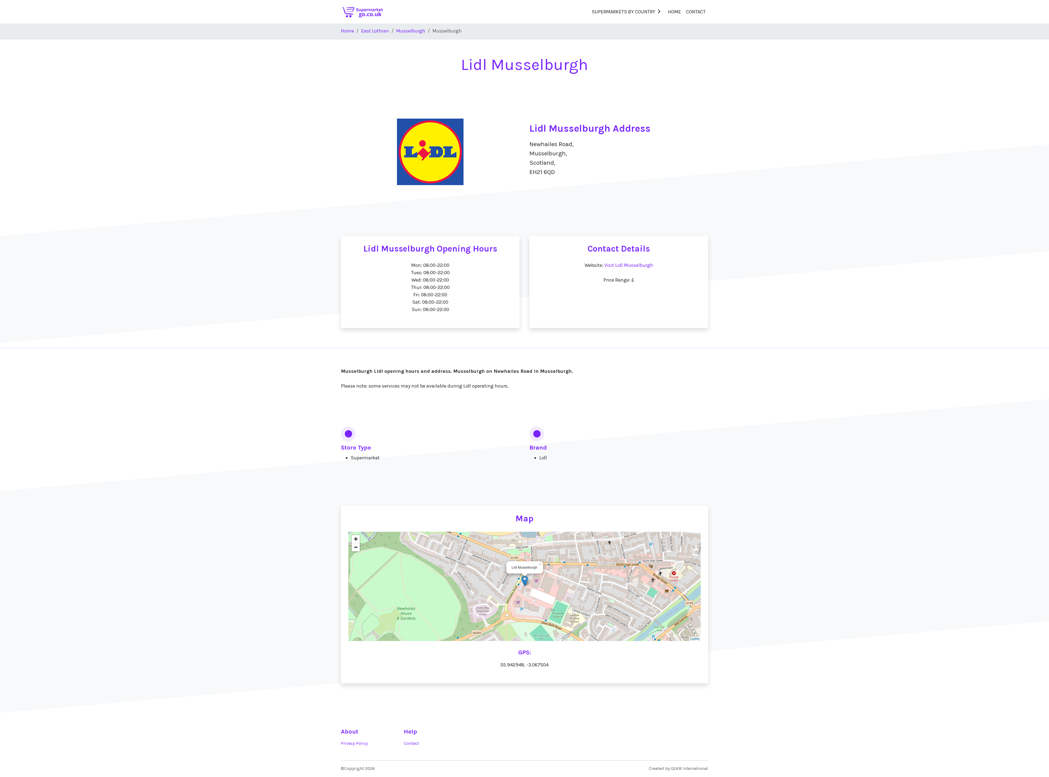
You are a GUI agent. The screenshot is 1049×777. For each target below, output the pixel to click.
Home (674, 12)
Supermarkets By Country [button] (623, 12)
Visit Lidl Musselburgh (628, 265)
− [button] (356, 547)
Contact (696, 12)
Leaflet (694, 638)
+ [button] (356, 539)
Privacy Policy (354, 743)
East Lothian (375, 31)
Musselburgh (410, 31)
